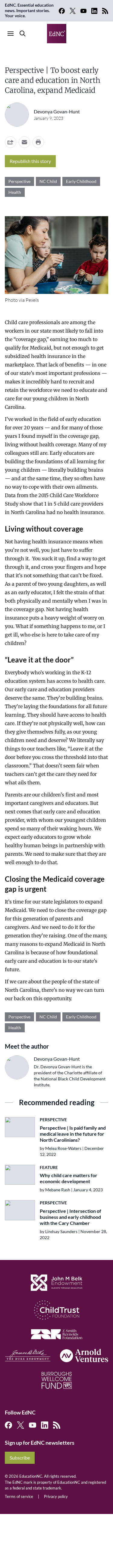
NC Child (48, 181)
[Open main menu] (10, 33)
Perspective (19, 181)
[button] (24, 142)
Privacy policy (56, 1496)
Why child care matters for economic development (68, 1178)
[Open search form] (22, 33)
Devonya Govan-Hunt (57, 111)
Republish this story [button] (30, 161)
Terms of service (19, 1496)
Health (14, 192)
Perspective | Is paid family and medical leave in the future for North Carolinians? (73, 1134)
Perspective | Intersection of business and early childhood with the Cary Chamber (70, 1217)
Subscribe (20, 1457)
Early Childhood (81, 181)
